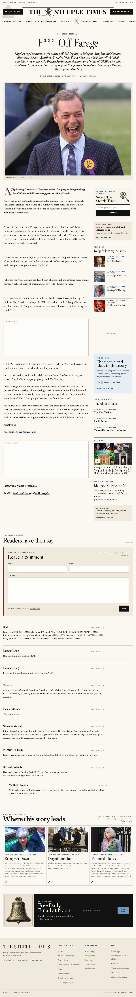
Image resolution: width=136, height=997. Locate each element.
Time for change (114, 260)
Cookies (114, 964)
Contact (61, 969)
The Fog (28, 21)
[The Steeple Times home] (68, 12)
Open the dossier (105, 389)
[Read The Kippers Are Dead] (99, 276)
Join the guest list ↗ (104, 237)
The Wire (122, 21)
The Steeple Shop (65, 983)
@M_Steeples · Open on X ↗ (105, 500)
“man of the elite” (36, 409)
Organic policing (59, 858)
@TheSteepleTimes (25, 432)
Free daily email (13, 12)
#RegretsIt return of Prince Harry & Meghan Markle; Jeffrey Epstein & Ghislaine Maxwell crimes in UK (113, 470)
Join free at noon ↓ (104, 517)
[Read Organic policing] (68, 839)
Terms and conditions (120, 968)
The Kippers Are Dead (117, 275)
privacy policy (35, 608)
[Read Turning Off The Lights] (99, 291)
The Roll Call (107, 21)
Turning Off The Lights (117, 290)
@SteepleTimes (21, 493)
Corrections (63, 960)
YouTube (7, 960)
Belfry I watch (90, 956)
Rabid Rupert (101, 421)
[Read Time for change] (99, 261)
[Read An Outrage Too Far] (99, 306)
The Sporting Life (90, 21)
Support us (37, 960)
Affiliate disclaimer (119, 977)
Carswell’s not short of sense (110, 430)
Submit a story (64, 974)
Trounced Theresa (104, 858)
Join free (123, 910)
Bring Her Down (17, 858)
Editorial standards (66, 956)
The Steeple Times (51, 76)
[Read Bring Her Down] (25, 839)
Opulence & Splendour (45, 21)
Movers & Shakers (12, 21)
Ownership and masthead (68, 965)
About (60, 952)
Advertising (89, 952)
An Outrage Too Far (116, 305)
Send (124, 608)
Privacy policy (117, 952)
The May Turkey (103, 412)
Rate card (88, 960)
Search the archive (65, 978)
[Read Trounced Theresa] (111, 839)
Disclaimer (115, 973)
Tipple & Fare (65, 21)
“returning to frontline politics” (20, 209)
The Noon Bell (23, 960)
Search (113, 213)
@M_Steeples (42, 493)
